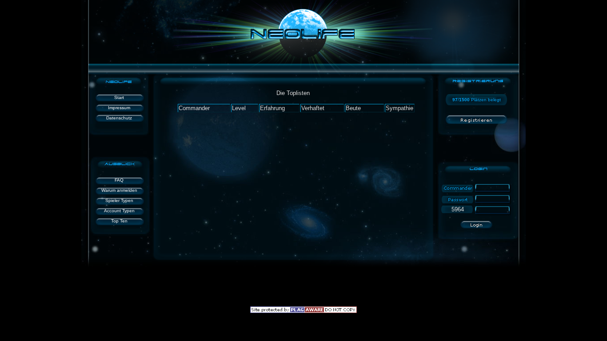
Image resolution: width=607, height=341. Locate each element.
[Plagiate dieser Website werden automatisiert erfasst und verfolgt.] (303, 311)
